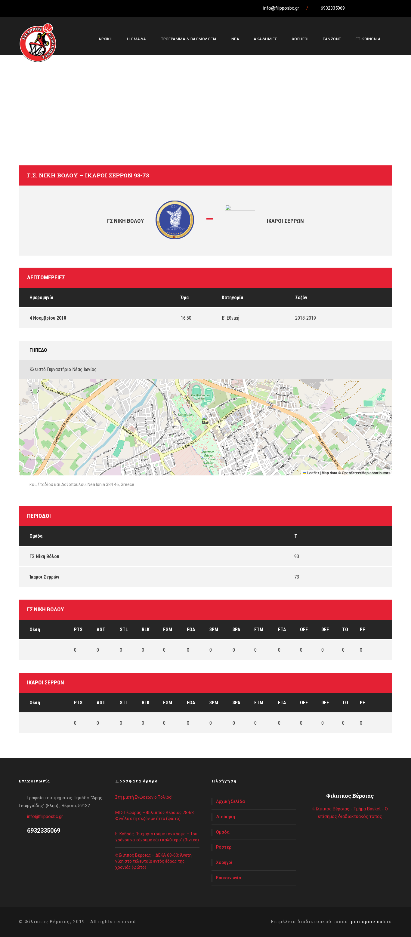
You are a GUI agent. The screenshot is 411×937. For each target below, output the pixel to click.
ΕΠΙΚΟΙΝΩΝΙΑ (368, 39)
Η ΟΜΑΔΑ (136, 39)
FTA (282, 629)
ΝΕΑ (235, 39)
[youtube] (387, 8)
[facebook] (365, 8)
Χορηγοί (224, 862)
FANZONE (332, 39)
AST (101, 629)
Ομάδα (223, 832)
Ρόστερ (223, 847)
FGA (191, 629)
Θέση (34, 629)
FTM (258, 629)
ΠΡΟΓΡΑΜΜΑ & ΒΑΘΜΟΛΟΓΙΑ (189, 39)
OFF (304, 629)
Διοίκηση (225, 816)
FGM (167, 629)
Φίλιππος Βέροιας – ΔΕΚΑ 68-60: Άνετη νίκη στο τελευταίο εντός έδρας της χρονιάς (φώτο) (153, 861)
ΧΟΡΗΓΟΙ (300, 39)
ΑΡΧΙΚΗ (105, 39)
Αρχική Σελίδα (230, 801)
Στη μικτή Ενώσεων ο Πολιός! (143, 797)
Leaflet (312, 472)
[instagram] (398, 8)
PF (362, 629)
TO (345, 629)
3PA (236, 629)
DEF (325, 629)
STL (124, 629)
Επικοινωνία (228, 877)
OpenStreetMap (355, 472)
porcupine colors (371, 921)
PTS (78, 629)
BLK (146, 629)
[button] (205, 421)
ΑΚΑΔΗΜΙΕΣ (265, 39)
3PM (213, 629)
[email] (354, 8)
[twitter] (376, 8)
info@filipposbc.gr (45, 816)
